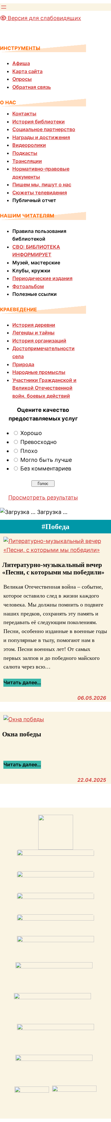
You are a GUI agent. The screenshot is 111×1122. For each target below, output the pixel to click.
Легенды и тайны (33, 332)
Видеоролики (29, 145)
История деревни (33, 325)
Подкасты (24, 153)
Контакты (24, 113)
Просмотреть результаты (43, 497)
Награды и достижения (41, 137)
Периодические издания (42, 278)
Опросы (22, 79)
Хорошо (31, 433)
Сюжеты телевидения (39, 192)
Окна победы (21, 734)
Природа (23, 364)
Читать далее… (22, 683)
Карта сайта (27, 71)
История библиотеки (38, 121)
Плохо (29, 451)
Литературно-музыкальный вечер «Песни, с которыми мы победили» (53, 568)
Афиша (21, 63)
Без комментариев (45, 468)
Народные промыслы (38, 372)
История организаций (39, 340)
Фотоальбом (28, 286)
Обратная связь (31, 87)
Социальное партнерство (43, 129)
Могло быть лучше (46, 460)
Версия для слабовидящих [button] (43, 18)
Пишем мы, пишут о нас (41, 184)
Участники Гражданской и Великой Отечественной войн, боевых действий (44, 388)
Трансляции (27, 161)
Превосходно (38, 442)
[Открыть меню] (3, 7)
